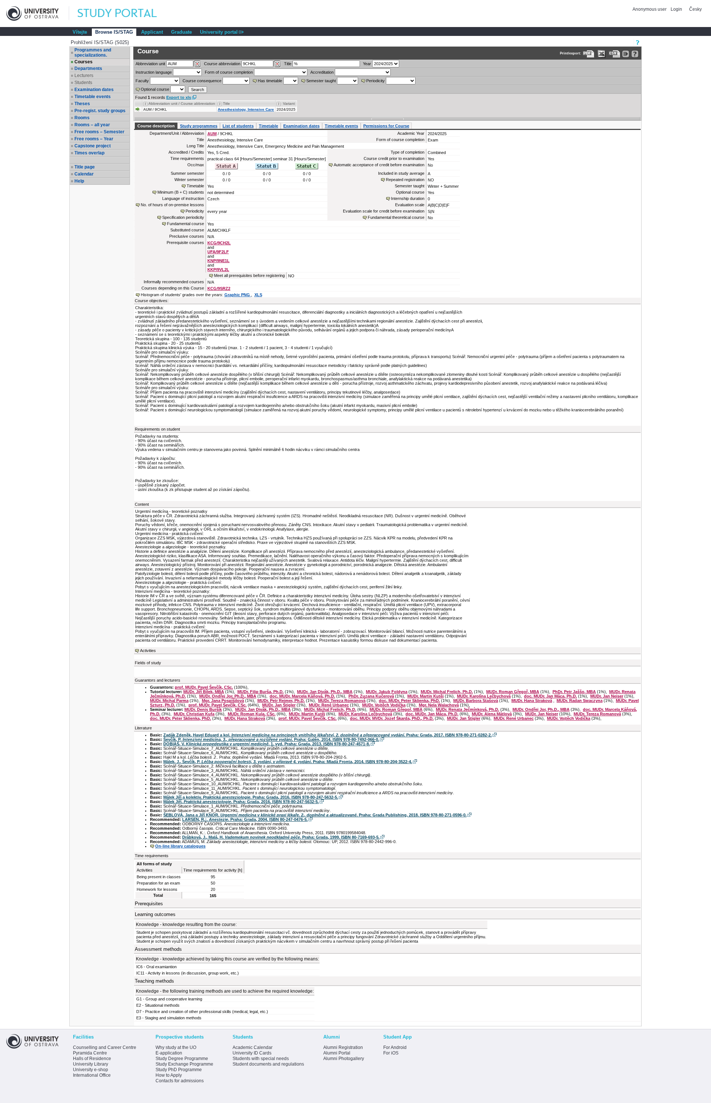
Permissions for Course (386, 126)
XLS (258, 295)
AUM (212, 133)
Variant (289, 103)
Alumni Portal (336, 1053)
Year (367, 63)
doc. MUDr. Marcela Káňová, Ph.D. (302, 696)
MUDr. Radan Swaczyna (579, 700)
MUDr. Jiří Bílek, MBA (203, 691)
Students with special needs (261, 1058)
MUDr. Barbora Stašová (475, 700)
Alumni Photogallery (343, 1058)
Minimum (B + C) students (180, 192)
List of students (238, 126)
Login (676, 9)
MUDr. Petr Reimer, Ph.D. (281, 700)
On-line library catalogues (180, 846)
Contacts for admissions (180, 1080)
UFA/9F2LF (218, 252)
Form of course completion (229, 72)
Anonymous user (650, 9)
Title (287, 63)
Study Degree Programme (182, 1058)
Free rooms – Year (93, 138)
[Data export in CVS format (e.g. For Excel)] (614, 54)
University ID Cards (252, 1053)
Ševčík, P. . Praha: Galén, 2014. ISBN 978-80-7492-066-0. (271, 739)
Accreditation (322, 72)
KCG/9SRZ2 (218, 288)
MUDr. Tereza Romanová (341, 700)
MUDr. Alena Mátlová (492, 714)
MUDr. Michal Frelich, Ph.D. (447, 691)
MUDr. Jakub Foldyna (386, 691)
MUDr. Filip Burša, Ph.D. (260, 691)
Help (79, 181)
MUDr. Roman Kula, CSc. (252, 714)
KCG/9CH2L (219, 243)
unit (150, 63)
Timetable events (92, 96)
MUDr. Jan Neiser (606, 696)
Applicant (152, 32)
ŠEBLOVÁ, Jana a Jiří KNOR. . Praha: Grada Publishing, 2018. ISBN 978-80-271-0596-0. (315, 815)
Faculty (142, 80)
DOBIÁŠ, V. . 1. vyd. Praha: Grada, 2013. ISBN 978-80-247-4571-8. (266, 744)
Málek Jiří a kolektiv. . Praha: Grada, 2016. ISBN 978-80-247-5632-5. (250, 797)
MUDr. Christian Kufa (194, 714)
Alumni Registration (343, 1047)
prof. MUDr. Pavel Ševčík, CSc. (204, 687)
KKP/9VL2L (218, 269)
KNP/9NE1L (218, 260)
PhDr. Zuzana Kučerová (371, 696)
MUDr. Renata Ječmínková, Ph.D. (467, 709)
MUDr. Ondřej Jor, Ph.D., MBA (227, 696)
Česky (695, 9)
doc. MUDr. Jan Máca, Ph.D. (550, 696)
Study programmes (198, 126)
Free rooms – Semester (99, 131)
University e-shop (90, 1069)
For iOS (390, 1053)
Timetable (268, 126)
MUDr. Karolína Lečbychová (484, 696)
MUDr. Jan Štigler (279, 705)
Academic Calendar (253, 1047)
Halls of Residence (92, 1058)
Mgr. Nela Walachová (439, 705)
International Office (92, 1075)
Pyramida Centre (90, 1053)
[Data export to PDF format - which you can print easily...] (588, 54)
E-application (169, 1053)
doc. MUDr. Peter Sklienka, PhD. (409, 700)
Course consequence (202, 80)
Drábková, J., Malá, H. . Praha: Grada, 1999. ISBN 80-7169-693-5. (281, 837)
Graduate (181, 32)
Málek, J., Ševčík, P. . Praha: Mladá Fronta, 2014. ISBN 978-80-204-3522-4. (287, 761)
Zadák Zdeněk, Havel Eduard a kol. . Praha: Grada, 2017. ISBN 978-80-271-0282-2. (327, 735)
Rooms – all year (92, 124)
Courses (83, 61)
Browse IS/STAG (114, 32)
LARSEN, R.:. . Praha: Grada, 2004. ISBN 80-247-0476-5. (245, 819)
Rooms (82, 117)
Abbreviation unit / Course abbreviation (181, 103)
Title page (84, 167)
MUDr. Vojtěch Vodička (383, 705)
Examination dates (94, 89)
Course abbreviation (222, 63)
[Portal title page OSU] (124, 13)
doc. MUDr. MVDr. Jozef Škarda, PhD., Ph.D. (392, 718)
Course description (156, 126)
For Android (395, 1047)
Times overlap (89, 153)
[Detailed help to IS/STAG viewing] (635, 54)
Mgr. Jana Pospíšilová (223, 700)
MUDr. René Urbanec (329, 705)
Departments (88, 68)
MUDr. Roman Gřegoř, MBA (512, 691)
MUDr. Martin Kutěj (425, 696)
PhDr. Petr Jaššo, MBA (574, 691)
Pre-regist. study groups (100, 110)
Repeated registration (405, 179)
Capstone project (92, 145)
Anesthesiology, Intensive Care (246, 109)
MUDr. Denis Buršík (203, 709)
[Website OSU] (37, 13)
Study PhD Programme (179, 1069)
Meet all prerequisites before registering (249, 275)
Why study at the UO (176, 1047)
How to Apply (169, 1075)
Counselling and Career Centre (104, 1047)
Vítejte (80, 32)
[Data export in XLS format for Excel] (601, 54)
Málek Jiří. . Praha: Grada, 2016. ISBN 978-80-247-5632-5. (241, 801)
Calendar (84, 174)
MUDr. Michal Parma (169, 700)
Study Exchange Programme (184, 1064)
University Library (90, 1064)
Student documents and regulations (268, 1064)
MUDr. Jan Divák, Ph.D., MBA (325, 691)
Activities (148, 650)
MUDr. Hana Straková (531, 700)
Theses (82, 103)
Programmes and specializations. (92, 52)
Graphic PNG (237, 295)
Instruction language (154, 72)
